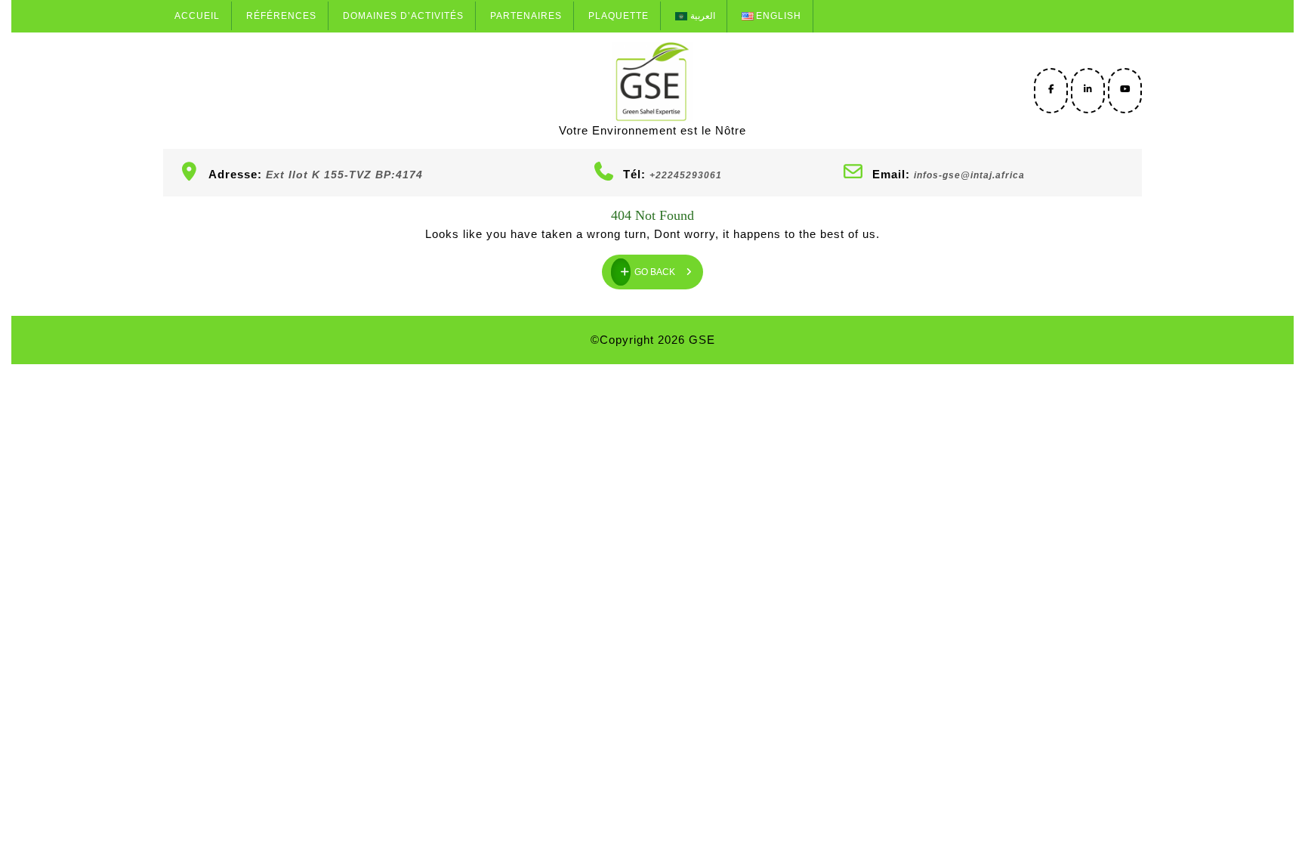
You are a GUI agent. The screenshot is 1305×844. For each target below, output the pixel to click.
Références (281, 16)
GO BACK (668, 266)
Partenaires (526, 16)
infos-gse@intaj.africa (969, 175)
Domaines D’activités (403, 16)
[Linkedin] (1088, 89)
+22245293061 (685, 175)
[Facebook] (1051, 89)
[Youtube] (1125, 89)
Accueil (197, 16)
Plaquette (618, 16)
